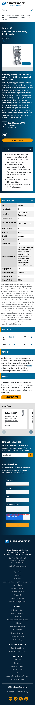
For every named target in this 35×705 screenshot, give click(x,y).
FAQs (17, 673)
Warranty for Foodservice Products (17, 676)
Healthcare (17, 623)
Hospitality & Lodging (17, 626)
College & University (17, 613)
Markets (17, 607)
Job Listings (10, 692)
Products (8, 15)
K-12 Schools (17, 630)
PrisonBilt (17, 595)
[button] (31, 200)
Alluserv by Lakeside (17, 598)
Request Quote (17, 140)
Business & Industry (17, 610)
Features (7, 149)
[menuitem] (17, 587)
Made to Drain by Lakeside (17, 602)
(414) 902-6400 (20, 560)
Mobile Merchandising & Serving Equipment (17, 582)
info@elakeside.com (20, 566)
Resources (17, 656)
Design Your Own (11, 397)
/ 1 (24, 63)
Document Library (17, 670)
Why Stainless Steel (17, 679)
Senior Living (17, 639)
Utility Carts (17, 575)
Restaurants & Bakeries (17, 636)
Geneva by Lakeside (17, 592)
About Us (17, 660)
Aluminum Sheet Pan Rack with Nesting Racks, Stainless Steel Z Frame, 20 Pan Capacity (11, 420)
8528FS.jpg (12, 344)
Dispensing (17, 579)
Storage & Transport (19, 15)
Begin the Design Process (17, 651)
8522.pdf (11, 337)
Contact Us (17, 663)
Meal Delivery (17, 585)
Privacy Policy (23, 692)
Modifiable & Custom (17, 645)
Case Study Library (17, 648)
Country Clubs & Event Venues (17, 620)
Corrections (18, 617)
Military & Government (17, 633)
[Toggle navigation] (30, 4)
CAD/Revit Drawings (17, 666)
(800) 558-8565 (20, 558)
